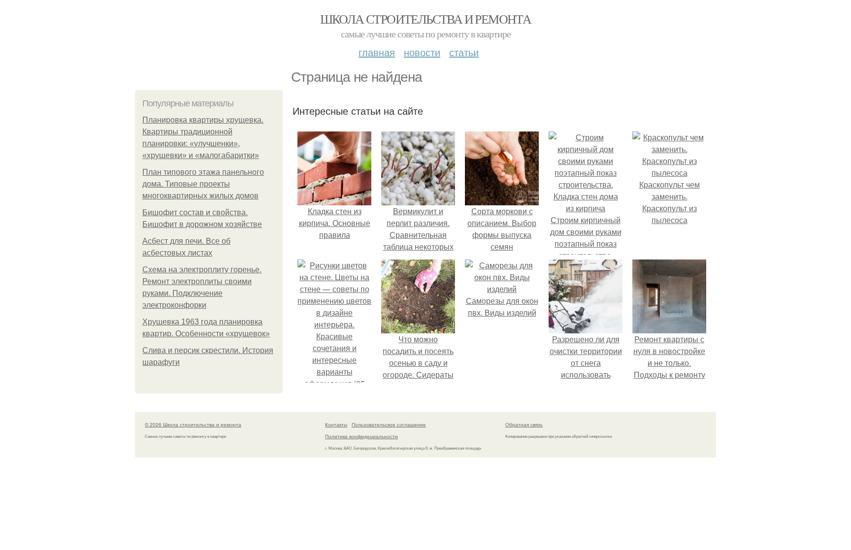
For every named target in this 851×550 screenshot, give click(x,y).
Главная (377, 52)
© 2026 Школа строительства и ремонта (193, 424)
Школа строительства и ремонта (425, 18)
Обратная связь (524, 424)
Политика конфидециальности (361, 436)
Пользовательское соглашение (389, 424)
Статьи (464, 52)
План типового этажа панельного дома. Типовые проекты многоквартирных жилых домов (203, 184)
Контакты (336, 424)
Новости (422, 52)
